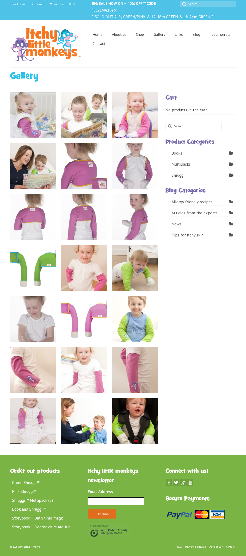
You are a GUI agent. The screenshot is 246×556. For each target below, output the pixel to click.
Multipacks (181, 164)
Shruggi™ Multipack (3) (32, 500)
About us (119, 34)
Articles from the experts (194, 213)
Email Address (100, 491)
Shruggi (178, 175)
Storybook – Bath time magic (38, 518)
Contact (98, 43)
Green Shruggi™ (26, 482)
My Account (19, 4)
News (176, 224)
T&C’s (179, 546)
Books (177, 153)
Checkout (38, 4)
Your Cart (64, 4)
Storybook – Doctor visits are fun (41, 527)
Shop (140, 34)
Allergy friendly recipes (192, 202)
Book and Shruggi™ (29, 509)
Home (97, 34)
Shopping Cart (216, 546)
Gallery (159, 34)
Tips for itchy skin (187, 235)
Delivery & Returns (195, 546)
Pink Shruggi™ (24, 491)
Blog (196, 34)
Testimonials (220, 34)
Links (179, 34)
